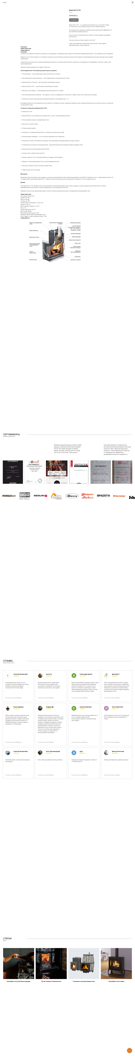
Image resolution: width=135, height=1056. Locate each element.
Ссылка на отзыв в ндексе (13, 742)
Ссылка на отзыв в (11, 697)
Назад (4, 2)
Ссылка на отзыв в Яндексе (112, 775)
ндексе (20, 697)
